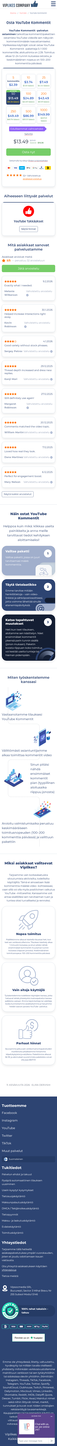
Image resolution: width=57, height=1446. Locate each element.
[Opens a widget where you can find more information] (36, 1428)
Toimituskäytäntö (12, 1232)
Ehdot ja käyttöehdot (38, 161)
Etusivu (13, 13)
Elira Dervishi (41, 1084)
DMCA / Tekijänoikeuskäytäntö (20, 1208)
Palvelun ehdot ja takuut (17, 1174)
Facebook (9, 1113)
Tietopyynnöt (10, 1214)
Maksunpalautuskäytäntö (17, 1202)
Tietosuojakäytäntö (13, 1196)
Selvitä (28, 134)
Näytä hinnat (28, 229)
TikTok (6, 1143)
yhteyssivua (9, 1270)
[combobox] (28, 1159)
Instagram (10, 1120)
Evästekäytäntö (11, 1226)
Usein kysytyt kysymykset (18, 1190)
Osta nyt (28, 152)
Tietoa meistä (10, 1276)
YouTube (23, 13)
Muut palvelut (12, 1151)
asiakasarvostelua (32, 178)
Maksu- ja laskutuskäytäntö (18, 1220)
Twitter (7, 1135)
